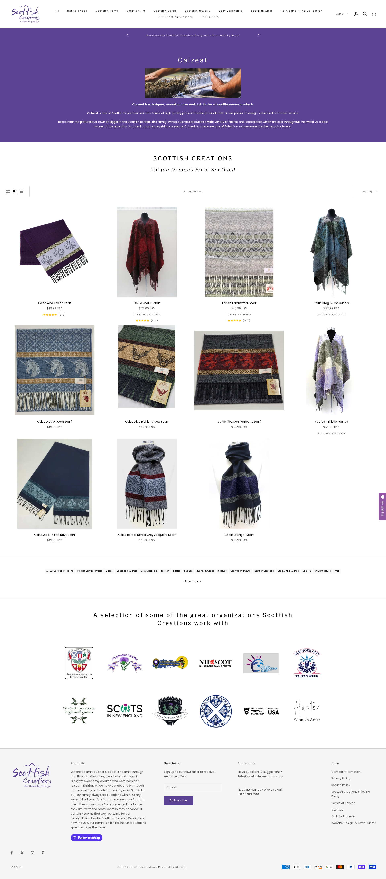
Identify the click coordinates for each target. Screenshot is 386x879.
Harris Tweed (77, 10)
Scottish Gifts (262, 10)
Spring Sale (210, 16)
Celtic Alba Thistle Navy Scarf (54, 535)
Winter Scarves (323, 570)
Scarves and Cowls (240, 570)
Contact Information (346, 772)
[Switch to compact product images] (21, 191)
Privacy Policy (340, 778)
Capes (109, 570)
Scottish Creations (264, 570)
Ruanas (188, 570)
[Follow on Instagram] (33, 853)
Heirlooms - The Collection (301, 10)
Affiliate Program (343, 816)
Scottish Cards (165, 10)
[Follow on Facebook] (12, 853)
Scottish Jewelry (198, 10)
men (337, 570)
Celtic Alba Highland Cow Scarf (146, 422)
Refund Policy (340, 785)
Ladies (176, 570)
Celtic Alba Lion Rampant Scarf (239, 422)
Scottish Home (106, 10)
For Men (165, 570)
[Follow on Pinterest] (43, 853)
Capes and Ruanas (127, 570)
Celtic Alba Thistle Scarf (54, 303)
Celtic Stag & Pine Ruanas (331, 303)
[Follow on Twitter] (22, 853)
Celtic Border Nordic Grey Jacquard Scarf (147, 535)
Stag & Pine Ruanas (288, 570)
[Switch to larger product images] (8, 191)
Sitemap (337, 810)
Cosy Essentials (231, 10)
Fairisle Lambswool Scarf (239, 303)
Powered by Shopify (172, 867)
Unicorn (307, 570)
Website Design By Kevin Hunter (353, 823)
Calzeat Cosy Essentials (89, 570)
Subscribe (178, 800)
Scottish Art (136, 10)
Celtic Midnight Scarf (239, 535)
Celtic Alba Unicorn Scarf (54, 422)
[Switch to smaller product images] (14, 191)
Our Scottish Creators (175, 16)
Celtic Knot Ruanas (147, 303)
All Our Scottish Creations (59, 570)
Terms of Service (343, 803)
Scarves (222, 570)
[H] (57, 10)
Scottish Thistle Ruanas (331, 422)
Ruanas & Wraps (205, 570)
